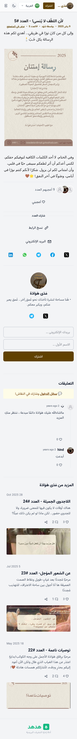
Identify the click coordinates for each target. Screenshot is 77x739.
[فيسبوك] (52, 255)
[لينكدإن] (10, 255)
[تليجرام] (38, 255)
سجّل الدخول (48, 394)
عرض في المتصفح (16, 26)
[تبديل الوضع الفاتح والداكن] (14, 5)
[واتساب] (24, 255)
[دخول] (5, 6)
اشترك (49, 6)
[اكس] (66, 255)
